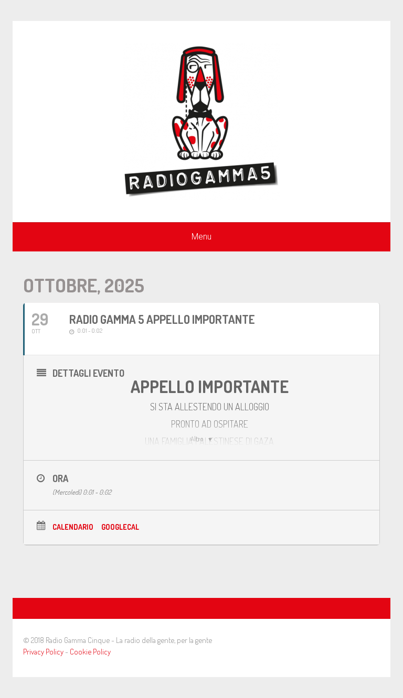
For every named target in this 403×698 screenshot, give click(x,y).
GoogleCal (120, 526)
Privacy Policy (43, 652)
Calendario (72, 526)
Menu (201, 237)
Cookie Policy (90, 652)
